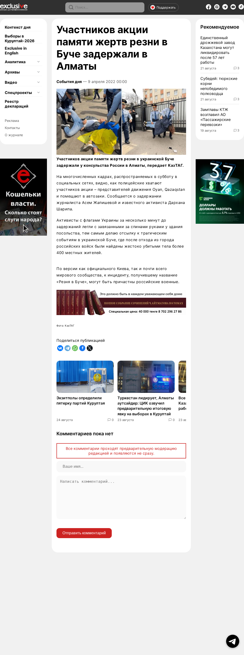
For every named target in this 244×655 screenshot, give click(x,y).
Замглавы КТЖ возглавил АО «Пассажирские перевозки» (215, 117)
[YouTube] (233, 8)
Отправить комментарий (84, 533)
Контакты (12, 128)
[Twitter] (90, 348)
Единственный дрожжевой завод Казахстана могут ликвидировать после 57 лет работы (217, 50)
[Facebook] (208, 8)
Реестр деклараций (16, 104)
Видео (11, 82)
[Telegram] (225, 8)
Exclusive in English (16, 50)
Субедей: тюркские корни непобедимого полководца (218, 86)
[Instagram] (217, 8)
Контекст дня (17, 27)
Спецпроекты (18, 92)
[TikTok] (241, 8)
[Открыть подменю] (38, 62)
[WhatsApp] (75, 348)
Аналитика (15, 61)
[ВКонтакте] (60, 348)
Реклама (12, 121)
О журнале (14, 135)
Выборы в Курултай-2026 (20, 38)
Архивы (12, 72)
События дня (69, 81)
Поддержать (166, 7)
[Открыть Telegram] (232, 641)
